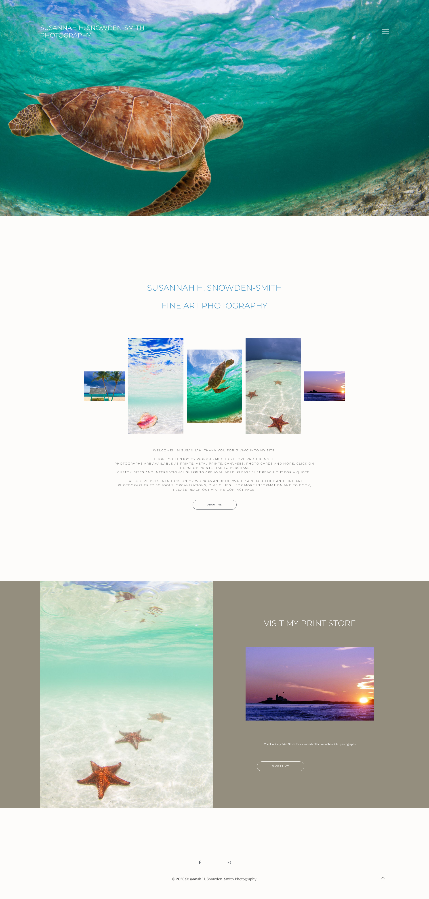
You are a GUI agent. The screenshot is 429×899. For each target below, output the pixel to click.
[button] (385, 31)
